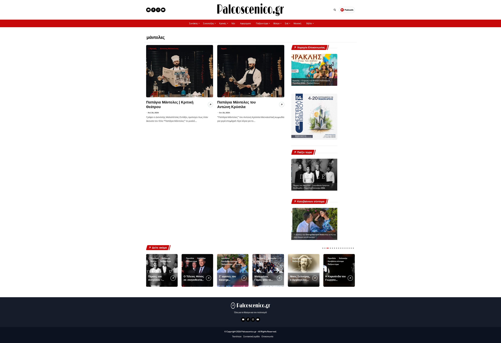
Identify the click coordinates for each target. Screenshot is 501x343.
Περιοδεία (155, 258)
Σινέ (286, 23)
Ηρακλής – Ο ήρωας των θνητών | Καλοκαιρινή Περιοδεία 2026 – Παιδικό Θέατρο (311, 81)
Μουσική (297, 23)
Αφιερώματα (245, 23)
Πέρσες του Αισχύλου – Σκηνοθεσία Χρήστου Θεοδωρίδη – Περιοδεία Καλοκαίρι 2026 (311, 186)
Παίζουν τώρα (262, 23)
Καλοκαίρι (166, 258)
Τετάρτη (203, 264)
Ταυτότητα (236, 336)
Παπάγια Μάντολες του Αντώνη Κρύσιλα (236, 104)
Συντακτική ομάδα (251, 336)
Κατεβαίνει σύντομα (194, 261)
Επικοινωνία (267, 336)
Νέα (233, 23)
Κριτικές (222, 23)
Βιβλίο (309, 23)
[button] (352, 270)
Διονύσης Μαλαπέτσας (169, 49)
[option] (314, 70)
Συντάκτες (193, 23)
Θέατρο (276, 23)
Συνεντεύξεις (208, 23)
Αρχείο (223, 49)
